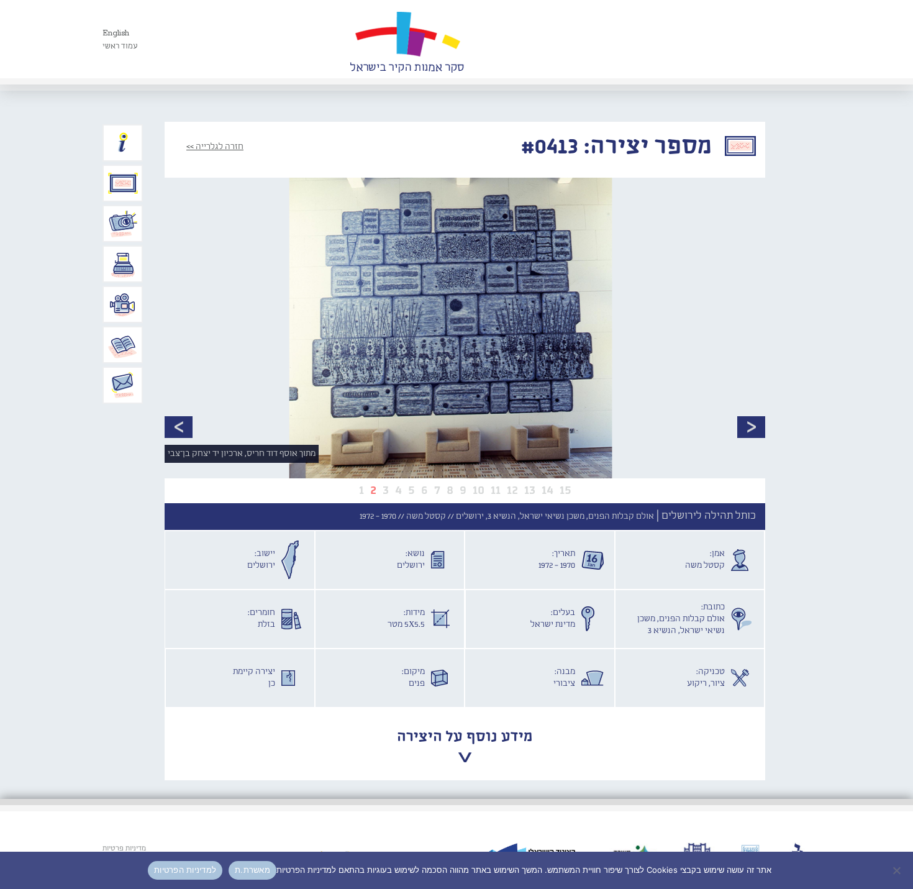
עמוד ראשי (120, 46)
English (115, 33)
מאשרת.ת (252, 870)
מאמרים (123, 344)
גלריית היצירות (123, 183)
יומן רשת (123, 264)
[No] (897, 870)
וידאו (123, 304)
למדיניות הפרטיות (185, 870)
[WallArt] (407, 39)
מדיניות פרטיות (124, 848)
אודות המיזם (123, 142)
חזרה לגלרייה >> (214, 147)
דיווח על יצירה (123, 223)
